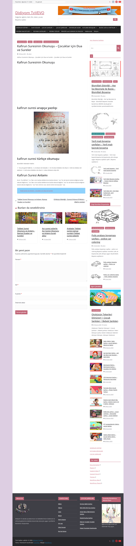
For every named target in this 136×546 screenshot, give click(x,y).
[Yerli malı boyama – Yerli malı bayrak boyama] (96, 171)
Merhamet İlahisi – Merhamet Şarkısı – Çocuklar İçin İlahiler (109, 367)
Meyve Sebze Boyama (97, 137)
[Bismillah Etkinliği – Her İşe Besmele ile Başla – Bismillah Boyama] (105, 70)
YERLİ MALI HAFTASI (109, 137)
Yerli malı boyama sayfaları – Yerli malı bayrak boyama (102, 144)
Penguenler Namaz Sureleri (51, 41)
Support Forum (94, 474)
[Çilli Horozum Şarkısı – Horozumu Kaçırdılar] (96, 380)
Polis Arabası (95, 231)
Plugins (92, 468)
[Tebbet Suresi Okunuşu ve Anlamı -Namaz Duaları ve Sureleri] (26, 213)
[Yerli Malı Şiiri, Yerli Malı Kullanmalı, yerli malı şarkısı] (96, 194)
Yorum (18, 259)
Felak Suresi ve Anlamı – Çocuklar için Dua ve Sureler (36, 191)
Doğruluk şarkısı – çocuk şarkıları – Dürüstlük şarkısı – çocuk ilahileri (111, 414)
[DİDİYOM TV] (22, 503)
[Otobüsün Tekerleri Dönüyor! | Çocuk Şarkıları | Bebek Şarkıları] (105, 299)
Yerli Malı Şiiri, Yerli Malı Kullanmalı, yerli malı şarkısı (111, 193)
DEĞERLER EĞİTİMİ (22, 28)
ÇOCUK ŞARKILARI (61, 28)
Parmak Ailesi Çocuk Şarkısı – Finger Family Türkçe (110, 390)
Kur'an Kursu (62, 531)
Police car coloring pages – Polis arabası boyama (111, 275)
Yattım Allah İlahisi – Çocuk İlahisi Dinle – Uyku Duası (109, 437)
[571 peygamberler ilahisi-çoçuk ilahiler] (96, 427)
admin (29, 54)
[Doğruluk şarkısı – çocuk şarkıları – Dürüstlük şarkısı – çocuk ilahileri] (96, 415)
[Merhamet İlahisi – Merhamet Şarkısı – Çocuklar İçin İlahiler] (96, 368)
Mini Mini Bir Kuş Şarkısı (87, 508)
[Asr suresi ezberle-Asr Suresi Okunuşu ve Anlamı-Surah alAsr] (51, 213)
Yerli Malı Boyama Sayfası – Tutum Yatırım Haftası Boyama (111, 181)
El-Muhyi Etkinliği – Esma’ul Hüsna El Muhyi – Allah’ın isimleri (69, 200)
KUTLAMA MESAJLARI (88, 28)
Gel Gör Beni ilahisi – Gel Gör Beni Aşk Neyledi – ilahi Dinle (111, 355)
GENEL (115, 81)
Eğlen (60, 504)
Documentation (94, 465)
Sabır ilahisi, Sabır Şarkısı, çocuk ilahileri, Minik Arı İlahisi (110, 343)
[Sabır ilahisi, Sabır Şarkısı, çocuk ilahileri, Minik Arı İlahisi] (96, 344)
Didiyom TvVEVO (29, 12)
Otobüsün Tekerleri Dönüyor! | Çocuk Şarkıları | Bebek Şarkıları (105, 318)
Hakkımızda (88, 31)
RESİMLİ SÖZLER (54, 31)
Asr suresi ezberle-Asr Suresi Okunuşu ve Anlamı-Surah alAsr (50, 232)
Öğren (60, 508)
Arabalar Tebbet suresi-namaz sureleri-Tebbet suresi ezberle (74, 232)
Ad (16, 285)
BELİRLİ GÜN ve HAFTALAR (107, 28)
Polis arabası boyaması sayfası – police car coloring (104, 239)
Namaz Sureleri (38, 41)
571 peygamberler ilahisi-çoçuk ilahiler (111, 425)
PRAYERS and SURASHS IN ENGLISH (72, 31)
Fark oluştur (62, 519)
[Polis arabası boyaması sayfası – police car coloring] (105, 216)
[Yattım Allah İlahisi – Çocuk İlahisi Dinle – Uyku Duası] (96, 438)
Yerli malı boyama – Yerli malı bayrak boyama (111, 169)
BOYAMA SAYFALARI (39, 31)
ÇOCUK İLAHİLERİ (47, 28)
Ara (115, 19)
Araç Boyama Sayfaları (97, 40)
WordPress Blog (95, 480)
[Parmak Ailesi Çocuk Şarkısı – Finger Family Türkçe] (96, 391)
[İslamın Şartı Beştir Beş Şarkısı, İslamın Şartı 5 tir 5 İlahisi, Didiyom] (96, 403)
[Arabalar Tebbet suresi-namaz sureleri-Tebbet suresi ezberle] (76, 213)
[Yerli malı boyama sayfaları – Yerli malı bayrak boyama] (105, 122)
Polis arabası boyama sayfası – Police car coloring (110, 264)
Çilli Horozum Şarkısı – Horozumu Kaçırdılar (110, 378)
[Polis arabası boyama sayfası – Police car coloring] (96, 265)
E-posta (18, 294)
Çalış (59, 512)
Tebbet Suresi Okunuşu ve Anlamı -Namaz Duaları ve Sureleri (32, 200)
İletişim (96, 31)
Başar (60, 516)
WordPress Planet (95, 483)
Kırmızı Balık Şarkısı (86, 504)
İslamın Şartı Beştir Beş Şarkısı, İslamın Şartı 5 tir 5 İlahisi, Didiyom (111, 402)
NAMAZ (30, 41)
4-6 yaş (60, 523)
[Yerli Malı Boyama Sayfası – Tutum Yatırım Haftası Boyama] (96, 182)
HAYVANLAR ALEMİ (75, 28)
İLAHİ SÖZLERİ (35, 28)
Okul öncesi (62, 527)
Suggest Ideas (94, 471)
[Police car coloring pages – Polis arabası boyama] (96, 277)
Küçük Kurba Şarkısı (86, 518)
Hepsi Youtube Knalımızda (88, 528)
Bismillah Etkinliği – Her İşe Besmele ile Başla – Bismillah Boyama (104, 89)
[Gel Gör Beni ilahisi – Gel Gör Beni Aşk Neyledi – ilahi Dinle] (96, 356)
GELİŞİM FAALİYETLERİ (23, 31)
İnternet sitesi (20, 303)
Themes (92, 477)
